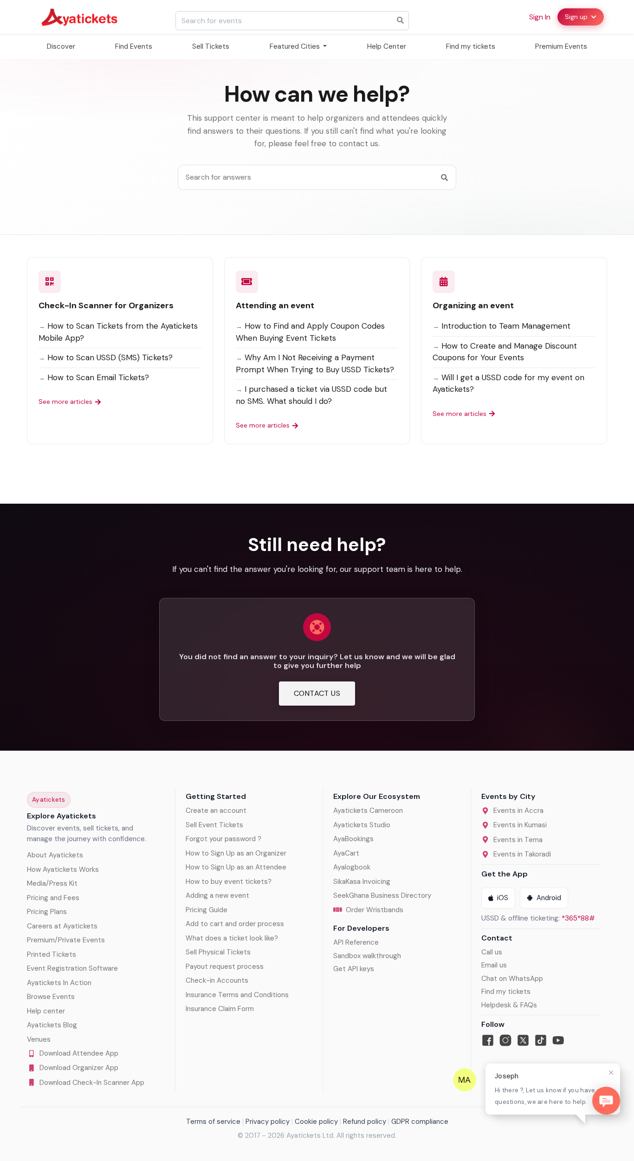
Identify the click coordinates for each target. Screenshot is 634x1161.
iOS (502, 897)
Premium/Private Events (66, 940)
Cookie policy (316, 1121)
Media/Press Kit (52, 883)
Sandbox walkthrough (367, 955)
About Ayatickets (55, 855)
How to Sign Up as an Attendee (236, 867)
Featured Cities (296, 46)
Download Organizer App (78, 1067)
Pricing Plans (47, 911)
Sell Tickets (210, 46)
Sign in (539, 17)
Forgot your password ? (223, 838)
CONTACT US (317, 693)
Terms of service (213, 1121)
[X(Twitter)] (523, 1040)
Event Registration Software (72, 968)
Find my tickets (470, 46)
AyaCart (346, 853)
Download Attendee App (78, 1053)
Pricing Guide (206, 910)
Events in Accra (518, 810)
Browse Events (51, 996)
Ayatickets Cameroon (368, 810)
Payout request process (225, 966)
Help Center (386, 46)
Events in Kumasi (520, 825)
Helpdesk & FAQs (509, 1005)
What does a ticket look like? (232, 938)
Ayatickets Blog (52, 1025)
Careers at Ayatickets (62, 926)
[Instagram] (505, 1040)
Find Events (133, 46)
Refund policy (364, 1121)
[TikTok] (540, 1040)
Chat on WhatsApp (512, 978)
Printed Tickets (51, 954)
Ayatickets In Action (59, 982)
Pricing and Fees (53, 897)
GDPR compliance (419, 1121)
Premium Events (561, 46)
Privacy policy (268, 1121)
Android (549, 897)
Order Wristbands (374, 910)
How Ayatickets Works (63, 869)
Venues (39, 1039)
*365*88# (578, 918)
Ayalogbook (351, 867)
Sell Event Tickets (214, 825)
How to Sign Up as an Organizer (236, 853)
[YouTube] (558, 1040)
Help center (46, 1011)
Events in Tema (518, 839)
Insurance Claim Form (220, 1008)
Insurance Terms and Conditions (237, 994)
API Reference (356, 942)
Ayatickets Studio (361, 825)
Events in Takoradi (522, 854)
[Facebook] (487, 1040)
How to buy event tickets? (229, 881)
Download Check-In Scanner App (91, 1082)
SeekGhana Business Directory (382, 895)
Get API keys (353, 968)
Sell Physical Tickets (218, 952)
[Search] (444, 177)
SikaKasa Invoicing (361, 881)
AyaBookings (353, 838)
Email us (494, 965)
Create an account (216, 810)
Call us (491, 952)
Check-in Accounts (217, 980)
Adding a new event (217, 895)
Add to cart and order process (235, 923)
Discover (61, 46)
